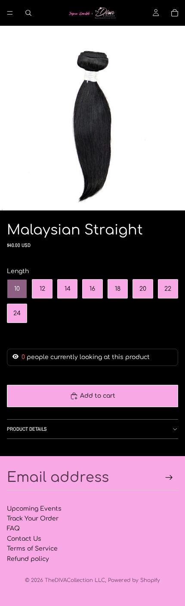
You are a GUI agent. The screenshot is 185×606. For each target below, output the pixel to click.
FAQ (13, 528)
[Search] (28, 12)
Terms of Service (32, 548)
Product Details (27, 429)
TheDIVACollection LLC (75, 580)
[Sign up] (169, 478)
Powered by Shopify (134, 580)
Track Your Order (33, 518)
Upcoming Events (34, 509)
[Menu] (10, 13)
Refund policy (28, 559)
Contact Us (24, 539)
